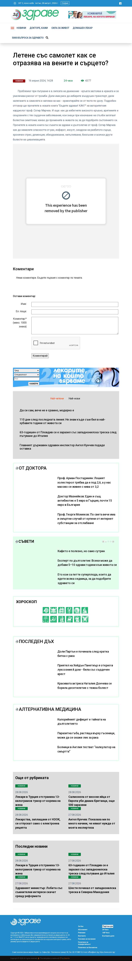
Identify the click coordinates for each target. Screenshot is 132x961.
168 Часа (105, 933)
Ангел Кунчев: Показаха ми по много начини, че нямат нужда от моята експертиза (91, 823)
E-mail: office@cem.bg (91, 952)
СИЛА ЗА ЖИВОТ (60, 28)
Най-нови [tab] (74, 398)
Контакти (82, 936)
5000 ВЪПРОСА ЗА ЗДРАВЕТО (28, 37)
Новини (21, 28)
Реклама (81, 933)
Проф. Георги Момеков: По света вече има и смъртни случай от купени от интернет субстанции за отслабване (86, 519)
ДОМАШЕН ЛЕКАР (83, 28)
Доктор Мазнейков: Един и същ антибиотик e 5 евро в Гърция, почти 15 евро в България (84, 501)
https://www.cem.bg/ (107, 952)
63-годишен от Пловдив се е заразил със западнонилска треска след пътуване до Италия (91, 869)
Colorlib (67, 958)
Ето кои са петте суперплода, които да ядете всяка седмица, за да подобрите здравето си (84, 579)
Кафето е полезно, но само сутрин (81, 551)
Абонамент (82, 929)
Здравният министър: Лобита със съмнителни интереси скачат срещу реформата (38, 892)
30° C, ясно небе (25, 3)
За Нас (81, 926)
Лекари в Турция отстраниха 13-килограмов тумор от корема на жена (38, 801)
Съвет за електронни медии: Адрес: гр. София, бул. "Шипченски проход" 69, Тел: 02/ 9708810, (47, 952)
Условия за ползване (86, 939)
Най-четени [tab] (57, 398)
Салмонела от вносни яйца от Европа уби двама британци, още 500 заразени (91, 801)
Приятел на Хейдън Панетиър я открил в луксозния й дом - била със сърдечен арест (85, 670)
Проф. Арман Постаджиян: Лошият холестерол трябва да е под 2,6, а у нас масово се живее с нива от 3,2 (84, 482)
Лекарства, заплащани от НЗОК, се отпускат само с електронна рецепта (37, 823)
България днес (108, 936)
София (65, 3)
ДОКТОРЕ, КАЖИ (39, 28)
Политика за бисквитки (87, 947)
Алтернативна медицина (50, 709)
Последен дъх (36, 641)
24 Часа (105, 929)
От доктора (33, 468)
